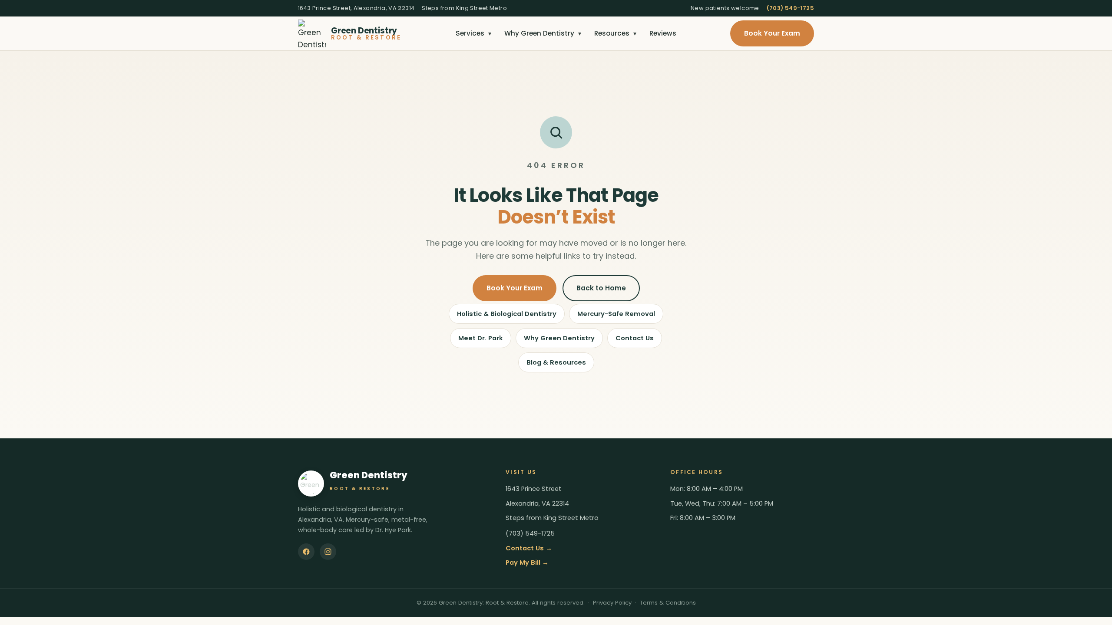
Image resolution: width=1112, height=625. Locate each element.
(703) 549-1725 (790, 8)
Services (473, 33)
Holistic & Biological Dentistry (506, 313)
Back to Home (601, 288)
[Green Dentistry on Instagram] (328, 551)
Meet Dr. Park (480, 338)
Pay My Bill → (527, 562)
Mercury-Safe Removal (616, 313)
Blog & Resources (556, 362)
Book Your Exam (772, 33)
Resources (615, 33)
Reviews (662, 33)
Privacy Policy (612, 603)
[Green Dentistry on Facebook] (306, 551)
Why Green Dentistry (542, 33)
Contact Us (635, 338)
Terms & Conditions (668, 603)
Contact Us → (529, 548)
